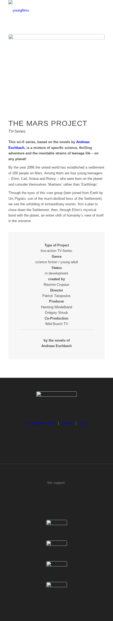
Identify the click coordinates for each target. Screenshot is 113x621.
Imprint (67, 423)
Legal (83, 423)
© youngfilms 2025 (41, 423)
